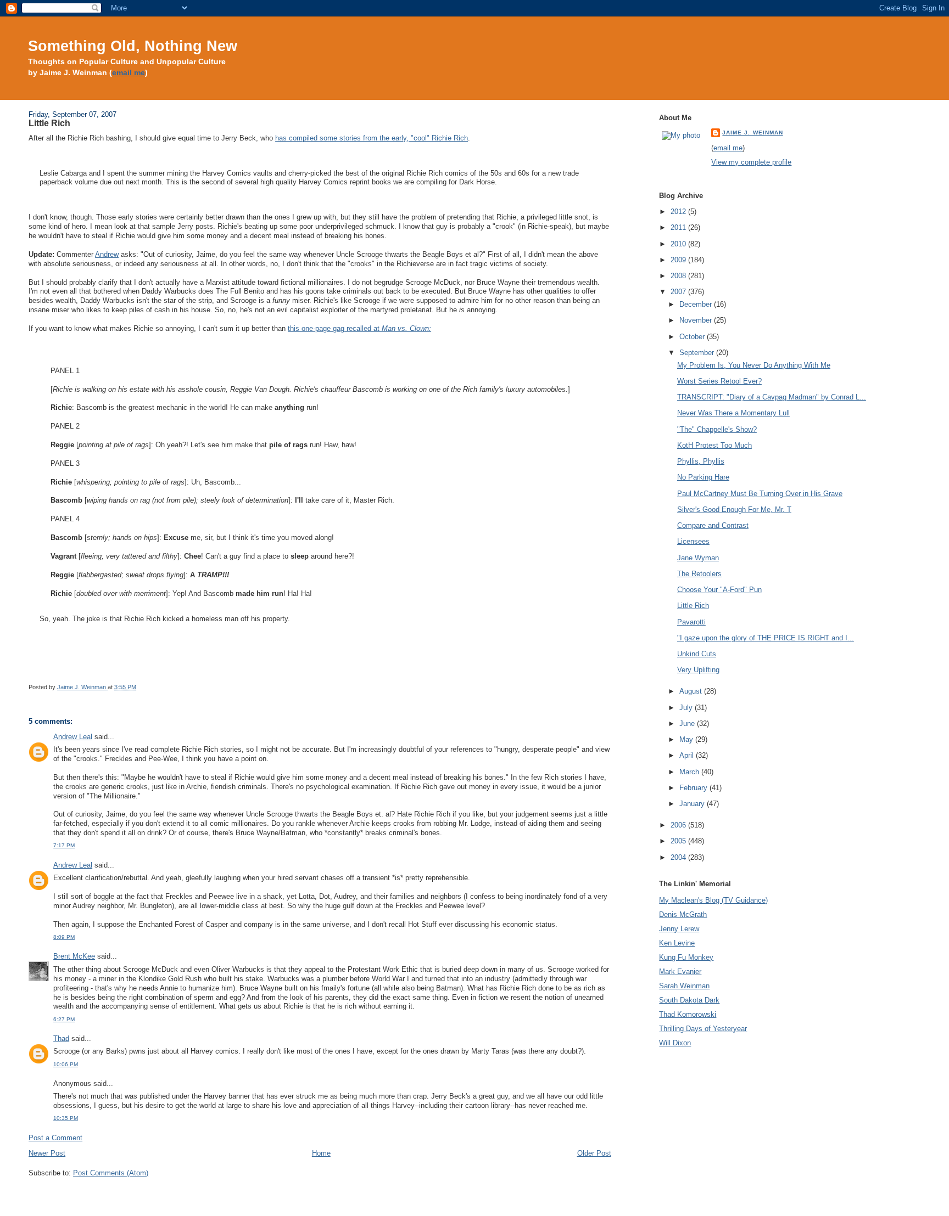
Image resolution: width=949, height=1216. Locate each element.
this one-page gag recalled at (359, 328)
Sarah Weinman (684, 986)
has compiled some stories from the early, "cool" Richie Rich (371, 138)
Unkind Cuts (696, 654)
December (696, 304)
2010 (679, 244)
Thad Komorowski (687, 1014)
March (690, 772)
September (697, 352)
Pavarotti (691, 622)
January (693, 804)
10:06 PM (65, 1064)
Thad (61, 1038)
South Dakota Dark (689, 1000)
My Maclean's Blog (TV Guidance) (713, 900)
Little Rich (693, 605)
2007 (679, 292)
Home (321, 1153)
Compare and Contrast (713, 525)
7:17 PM (64, 845)
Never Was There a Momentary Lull (733, 413)
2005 (679, 841)
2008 (679, 276)
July (687, 707)
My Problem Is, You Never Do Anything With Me (753, 365)
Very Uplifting (698, 670)
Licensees (693, 541)
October (693, 337)
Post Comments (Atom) (110, 1173)
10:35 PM (65, 1118)
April (687, 755)
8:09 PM (64, 937)
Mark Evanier (680, 971)
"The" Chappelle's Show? (717, 429)
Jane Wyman (698, 558)
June (688, 723)
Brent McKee (74, 956)
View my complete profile (751, 162)
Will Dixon (675, 1043)
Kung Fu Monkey (686, 957)
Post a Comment (55, 1138)
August (691, 691)
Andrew (107, 254)
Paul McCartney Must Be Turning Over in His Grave (759, 493)
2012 (679, 211)
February (694, 788)
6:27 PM (64, 1019)
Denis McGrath (683, 914)
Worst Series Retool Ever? (719, 381)
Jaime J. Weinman (752, 133)
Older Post (594, 1153)
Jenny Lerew (679, 929)
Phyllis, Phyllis (700, 461)
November (696, 320)
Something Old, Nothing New (132, 45)
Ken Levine (677, 943)
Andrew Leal (72, 737)
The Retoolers (699, 574)
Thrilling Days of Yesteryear (703, 1028)
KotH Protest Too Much (714, 445)
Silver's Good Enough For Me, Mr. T (734, 509)
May (687, 739)
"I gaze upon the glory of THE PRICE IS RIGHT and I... (765, 638)
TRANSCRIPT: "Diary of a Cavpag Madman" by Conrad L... (771, 397)
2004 (679, 857)
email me (128, 73)
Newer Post (47, 1153)
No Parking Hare (703, 477)
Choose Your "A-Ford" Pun (719, 590)
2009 (679, 260)
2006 (679, 825)
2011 (679, 227)
